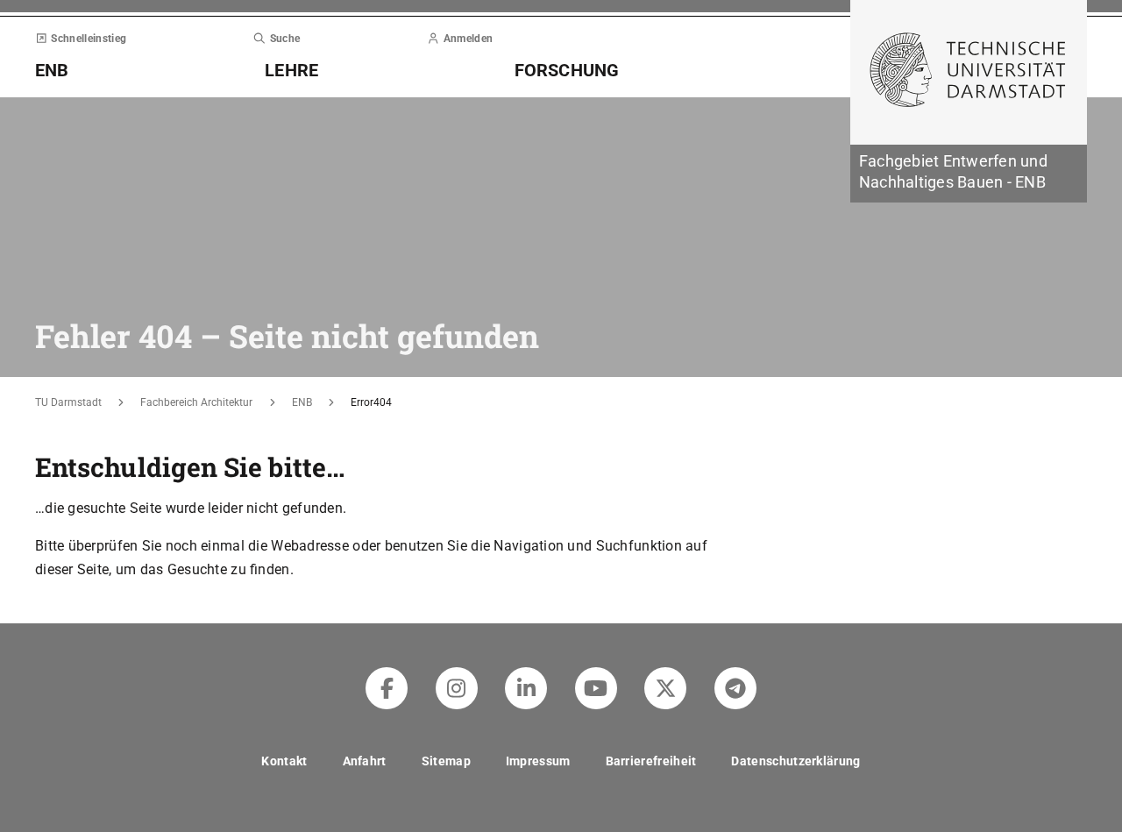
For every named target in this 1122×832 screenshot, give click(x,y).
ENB (302, 402)
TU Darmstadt (68, 402)
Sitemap (446, 761)
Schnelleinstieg (88, 38)
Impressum (538, 761)
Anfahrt (365, 761)
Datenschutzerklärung (795, 761)
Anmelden (468, 38)
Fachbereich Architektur (196, 402)
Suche (285, 38)
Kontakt (284, 761)
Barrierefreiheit (651, 761)
